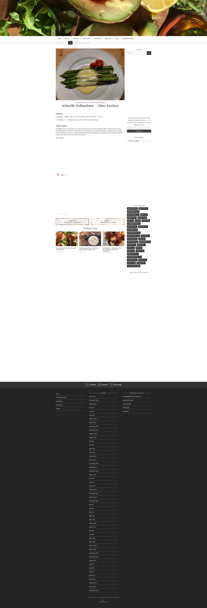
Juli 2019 (91, 564)
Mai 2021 (91, 512)
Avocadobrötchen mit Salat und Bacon (66, 248)
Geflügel (132, 226)
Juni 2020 (91, 534)
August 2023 (92, 437)
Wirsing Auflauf (127, 404)
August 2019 (92, 560)
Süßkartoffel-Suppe (128, 400)
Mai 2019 (91, 571)
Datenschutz (59, 405)
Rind (131, 251)
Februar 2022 (93, 489)
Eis (138, 220)
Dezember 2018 (93, 590)
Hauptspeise (86, 38)
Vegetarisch (133, 266)
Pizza (131, 247)
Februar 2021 (93, 523)
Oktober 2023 (93, 434)
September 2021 (94, 501)
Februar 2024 (93, 419)
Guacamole (126, 411)
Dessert (142, 217)
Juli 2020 (91, 530)
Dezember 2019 (93, 553)
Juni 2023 (91, 441)
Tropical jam (126, 407)
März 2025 (92, 396)
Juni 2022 (91, 478)
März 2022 (92, 486)
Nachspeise (97, 38)
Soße (65, 214)
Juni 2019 (91, 568)
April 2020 (92, 538)
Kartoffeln (133, 235)
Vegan (141, 263)
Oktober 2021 (93, 497)
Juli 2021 (91, 504)
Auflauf (143, 208)
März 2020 (92, 542)
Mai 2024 (91, 411)
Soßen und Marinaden (97, 102)
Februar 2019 (93, 583)
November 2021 (93, 493)
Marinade (59, 214)
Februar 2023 (93, 456)
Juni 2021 (91, 508)
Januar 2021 (92, 527)
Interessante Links (61, 397)
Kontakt (58, 408)
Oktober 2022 (93, 467)
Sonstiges (108, 38)
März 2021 (92, 519)
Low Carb (132, 238)
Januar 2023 (92, 460)
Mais (141, 238)
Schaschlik (133, 254)
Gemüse (143, 226)
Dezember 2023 (93, 426)
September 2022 (94, 471)
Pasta (141, 244)
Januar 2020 (92, 549)
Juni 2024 (91, 407)
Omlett (131, 244)
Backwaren (133, 211)
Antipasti (132, 208)
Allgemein (78, 102)
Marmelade (145, 241)
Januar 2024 (92, 422)
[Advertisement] (90, 157)
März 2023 (92, 452)
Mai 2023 (91, 445)
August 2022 (92, 475)
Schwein (132, 260)
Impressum (59, 401)
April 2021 (92, 516)
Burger (132, 217)
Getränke (132, 229)
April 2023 (92, 448)
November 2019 (93, 557)
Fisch (145, 220)
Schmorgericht (134, 257)
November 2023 (93, 430)
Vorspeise (76, 38)
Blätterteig (133, 214)
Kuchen (145, 235)
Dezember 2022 (93, 463)
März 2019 (92, 579)
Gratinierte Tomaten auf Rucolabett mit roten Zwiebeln (112, 249)
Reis (138, 247)
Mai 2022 (91, 482)
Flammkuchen (134, 223)
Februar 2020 (93, 545)
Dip (130, 220)
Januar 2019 (92, 586)
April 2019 (92, 575)
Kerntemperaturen (128, 38)
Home (59, 38)
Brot (144, 214)
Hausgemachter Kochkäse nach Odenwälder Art (89, 248)
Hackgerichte (134, 232)
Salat (117, 38)
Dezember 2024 (93, 400)
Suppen (67, 38)
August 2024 (92, 404)
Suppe (131, 263)
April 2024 (92, 415)
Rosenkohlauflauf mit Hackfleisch (132, 396)
